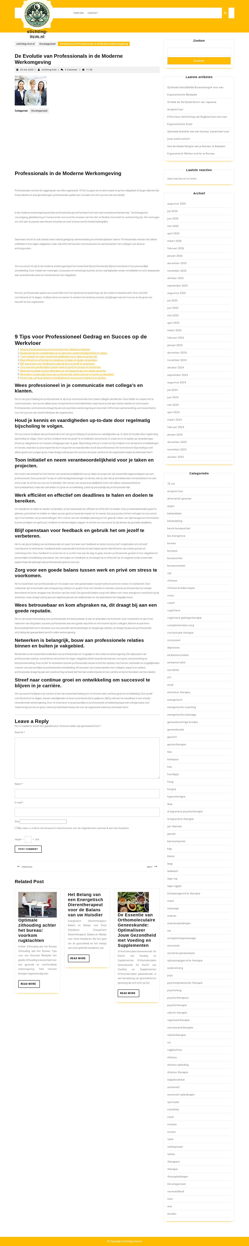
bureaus (172, 550)
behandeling (174, 521)
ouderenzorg (175, 968)
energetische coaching (181, 707)
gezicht (172, 737)
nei (169, 930)
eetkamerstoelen (178, 655)
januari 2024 (175, 434)
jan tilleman (174, 826)
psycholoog (174, 990)
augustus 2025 (176, 293)
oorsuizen (173, 945)
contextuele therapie (180, 632)
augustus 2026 (176, 203)
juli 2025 (172, 300)
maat (170, 901)
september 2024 (177, 375)
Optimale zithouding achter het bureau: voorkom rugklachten (37, 930)
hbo (169, 752)
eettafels (173, 670)
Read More (30, 985)
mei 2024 (173, 404)
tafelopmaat (175, 1146)
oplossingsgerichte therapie (185, 960)
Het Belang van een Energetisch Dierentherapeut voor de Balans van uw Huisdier (85, 904)
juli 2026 (172, 211)
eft (169, 677)
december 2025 (177, 263)
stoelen (172, 1124)
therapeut (173, 1161)
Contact (93, 13)
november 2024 (176, 360)
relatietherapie (176, 1035)
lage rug (172, 878)
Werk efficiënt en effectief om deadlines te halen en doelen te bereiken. (58, 360)
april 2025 (173, 323)
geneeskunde (175, 729)
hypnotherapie (176, 796)
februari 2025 (175, 337)
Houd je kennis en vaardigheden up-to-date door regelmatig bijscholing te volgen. (63, 353)
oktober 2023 (175, 457)
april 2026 (173, 233)
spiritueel (173, 1102)
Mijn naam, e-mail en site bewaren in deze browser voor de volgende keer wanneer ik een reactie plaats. (73, 828)
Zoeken (199, 40)
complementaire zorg (180, 625)
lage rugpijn (174, 886)
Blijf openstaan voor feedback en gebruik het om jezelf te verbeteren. (57, 363)
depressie (173, 647)
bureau (171, 543)
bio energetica (176, 536)
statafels (173, 1109)
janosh (171, 834)
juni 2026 (173, 218)
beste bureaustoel (178, 528)
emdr (170, 685)
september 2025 (177, 285)
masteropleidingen (179, 923)
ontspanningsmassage (181, 938)
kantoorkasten (176, 841)
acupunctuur (175, 491)
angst (171, 506)
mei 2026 (173, 226)
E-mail (19, 802)
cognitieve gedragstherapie (184, 617)
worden (172, 1213)
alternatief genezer (179, 498)
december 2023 (177, 442)
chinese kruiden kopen (181, 588)
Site (17, 821)
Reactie (20, 732)
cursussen (174, 640)
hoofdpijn (173, 774)
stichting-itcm (49, 70)
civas (170, 595)
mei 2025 (173, 315)
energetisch (174, 699)
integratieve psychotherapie (185, 811)
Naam (19, 784)
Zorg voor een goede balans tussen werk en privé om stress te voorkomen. (60, 367)
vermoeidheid (175, 1191)
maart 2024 (174, 419)
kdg (169, 848)
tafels (171, 1154)
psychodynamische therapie (185, 983)
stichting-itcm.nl (25, 43)
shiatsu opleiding (178, 1064)
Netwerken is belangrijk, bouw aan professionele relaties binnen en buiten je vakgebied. (67, 374)
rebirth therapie (177, 1012)
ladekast (172, 871)
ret (169, 1042)
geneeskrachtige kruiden (182, 722)
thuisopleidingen (177, 1176)
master (172, 915)
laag (170, 863)
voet (170, 1199)
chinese (172, 580)
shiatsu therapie (177, 1072)
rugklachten (174, 1050)
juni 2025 (173, 308)
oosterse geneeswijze (181, 953)
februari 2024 (175, 427)
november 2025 (176, 270)
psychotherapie (177, 1005)
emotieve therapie (178, 692)
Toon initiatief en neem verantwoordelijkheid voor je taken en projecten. (59, 356)
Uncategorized (47, 43)
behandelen (174, 513)
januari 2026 (175, 255)
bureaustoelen (176, 565)
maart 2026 (174, 241)
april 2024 (173, 412)
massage (173, 908)
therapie (172, 1169)
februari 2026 (175, 248)
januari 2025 (175, 345)
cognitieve (173, 610)
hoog (170, 781)
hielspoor (173, 759)
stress (171, 1132)
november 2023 (176, 449)
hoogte (171, 789)
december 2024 (177, 352)
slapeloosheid (176, 1079)
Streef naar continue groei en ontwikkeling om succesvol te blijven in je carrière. (63, 378)
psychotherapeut (178, 997)
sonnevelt (173, 1087)
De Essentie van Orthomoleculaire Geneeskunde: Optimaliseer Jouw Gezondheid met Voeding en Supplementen (137, 930)
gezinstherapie (176, 744)
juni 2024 (173, 397)
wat (169, 1206)
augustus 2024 (176, 382)
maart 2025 (174, 330)
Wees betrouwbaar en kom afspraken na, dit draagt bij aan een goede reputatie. (63, 370)
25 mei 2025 (27, 70)
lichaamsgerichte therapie (183, 893)
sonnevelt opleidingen (181, 1094)
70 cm (171, 483)
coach (171, 603)
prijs (170, 975)
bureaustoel (174, 558)
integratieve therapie (180, 819)
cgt (169, 573)
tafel (170, 1139)
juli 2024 (172, 390)
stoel (170, 1117)
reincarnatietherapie (180, 1027)
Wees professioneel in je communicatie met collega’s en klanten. (55, 349)
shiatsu (172, 1057)
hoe (169, 766)
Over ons (78, 13)
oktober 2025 (175, 278)
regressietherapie (178, 1020)
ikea (169, 804)
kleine (171, 856)
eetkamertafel (176, 662)
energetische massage (181, 714)
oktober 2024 (175, 367)
